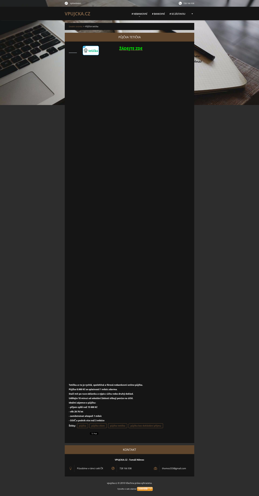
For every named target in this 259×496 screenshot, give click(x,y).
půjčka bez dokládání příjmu (145, 425)
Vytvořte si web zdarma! (126, 489)
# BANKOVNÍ (158, 13)
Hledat (66, 3)
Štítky (72, 425)
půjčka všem (98, 425)
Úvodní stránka (75, 26)
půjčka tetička (117, 425)
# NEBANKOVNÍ (139, 13)
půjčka (82, 425)
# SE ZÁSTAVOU (177, 13)
